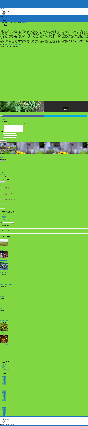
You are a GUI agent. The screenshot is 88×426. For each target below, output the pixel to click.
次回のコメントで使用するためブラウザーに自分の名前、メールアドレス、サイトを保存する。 (19, 138)
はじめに (1, 157)
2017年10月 (4, 414)
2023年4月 (4, 392)
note (3, 215)
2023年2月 (4, 394)
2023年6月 (4, 390)
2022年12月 (4, 396)
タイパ (1, 308)
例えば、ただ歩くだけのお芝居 (10, 199)
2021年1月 (4, 406)
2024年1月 (4, 384)
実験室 (3, 5)
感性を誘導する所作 (6, 220)
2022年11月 (4, 397)
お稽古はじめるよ (5, 219)
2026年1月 (4, 376)
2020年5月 (4, 409)
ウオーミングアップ (3, 174)
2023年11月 (4, 385)
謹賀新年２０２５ (8, 187)
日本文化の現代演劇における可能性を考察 (13, 44)
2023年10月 (4, 386)
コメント (2, 131)
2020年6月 (4, 408)
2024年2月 (4, 383)
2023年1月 (4, 395)
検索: (1, 222)
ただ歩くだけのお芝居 (8, 193)
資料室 (3, 6)
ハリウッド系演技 (5, 3)
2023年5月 (4, 391)
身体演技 (4, 4)
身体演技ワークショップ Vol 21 (6, 332)
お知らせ (4, 214)
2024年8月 (4, 380)
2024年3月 (4, 382)
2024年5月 (4, 381)
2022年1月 (4, 402)
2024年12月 (4, 378)
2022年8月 (4, 400)
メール (1, 135)
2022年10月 (4, 398)
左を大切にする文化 (80, 41)
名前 (1, 133)
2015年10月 (4, 415)
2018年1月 (4, 411)
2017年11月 (4, 413)
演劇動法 (4, 217)
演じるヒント (24, 22)
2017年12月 (4, 412)
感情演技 (2, 296)
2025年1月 (4, 377)
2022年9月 (4, 399)
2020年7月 (4, 407)
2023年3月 (4, 393)
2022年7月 (4, 401)
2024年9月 (4, 379)
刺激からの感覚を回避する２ (5, 344)
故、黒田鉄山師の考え (4, 320)
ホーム (3, 2)
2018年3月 (4, 410)
